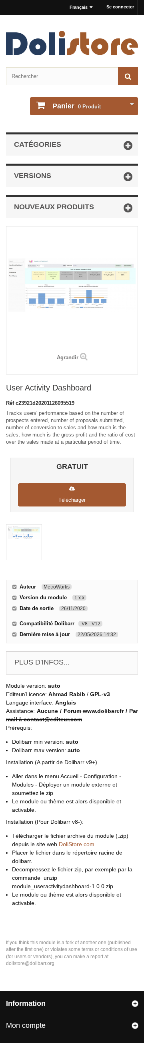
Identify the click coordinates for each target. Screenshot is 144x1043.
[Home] (72, 43)
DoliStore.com (76, 844)
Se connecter (120, 6)
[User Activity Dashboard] (24, 542)
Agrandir (67, 357)
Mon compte (26, 1025)
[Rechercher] (128, 76)
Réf (11, 403)
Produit (76, 106)
